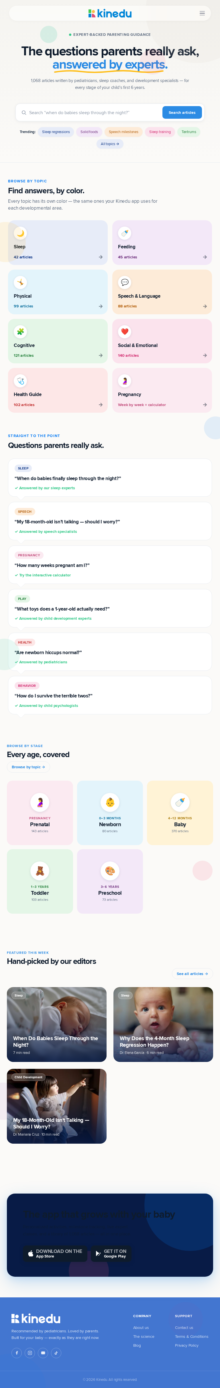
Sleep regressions (56, 131)
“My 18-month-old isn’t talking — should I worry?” (67, 521)
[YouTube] (43, 1353)
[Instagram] (30, 1353)
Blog (137, 1345)
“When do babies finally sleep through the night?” (68, 478)
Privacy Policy (187, 1345)
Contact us (184, 1327)
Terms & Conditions (192, 1336)
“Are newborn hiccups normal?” (48, 652)
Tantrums (189, 131)
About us (141, 1327)
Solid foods (89, 131)
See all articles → (192, 973)
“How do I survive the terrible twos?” (54, 695)
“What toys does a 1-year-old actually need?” (62, 608)
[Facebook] (16, 1353)
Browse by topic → (28, 767)
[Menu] (202, 13)
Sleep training (160, 131)
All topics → (110, 143)
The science (143, 1336)
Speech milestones (123, 131)
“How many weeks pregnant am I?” (52, 565)
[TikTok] (56, 1353)
